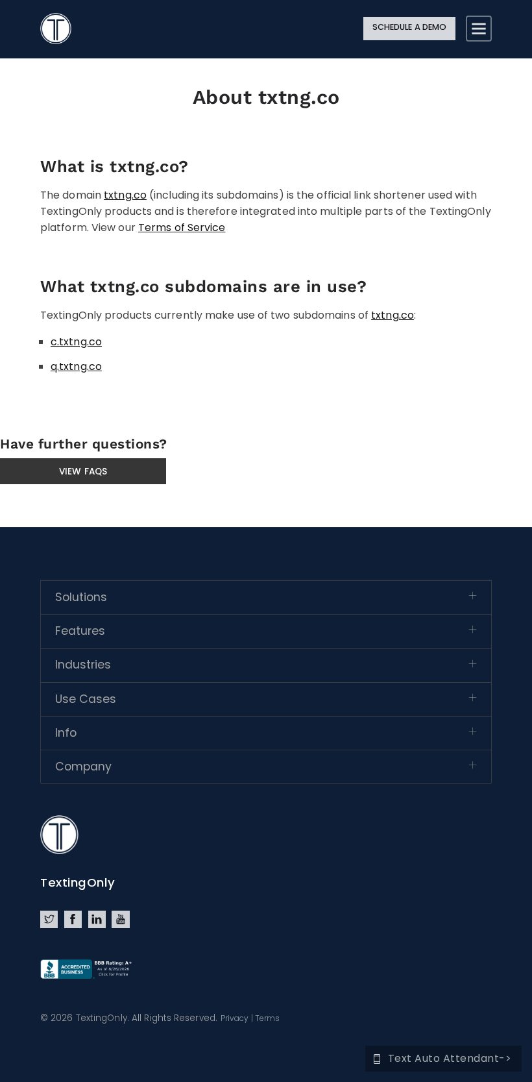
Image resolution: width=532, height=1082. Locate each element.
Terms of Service (182, 227)
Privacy (235, 1018)
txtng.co (125, 195)
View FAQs (83, 471)
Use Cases (85, 699)
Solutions (81, 597)
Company (83, 766)
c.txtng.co (76, 341)
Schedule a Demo (409, 26)
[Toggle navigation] (479, 29)
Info (66, 733)
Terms (267, 1018)
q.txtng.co (76, 366)
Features (80, 631)
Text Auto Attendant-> (450, 1058)
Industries (83, 664)
